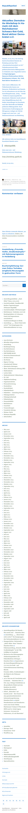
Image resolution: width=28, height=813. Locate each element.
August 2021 (7, 532)
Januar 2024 (7, 477)
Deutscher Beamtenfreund (12, 355)
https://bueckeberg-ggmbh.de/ (12, 156)
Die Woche (7, 360)
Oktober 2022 (8, 506)
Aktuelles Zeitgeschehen (11, 342)
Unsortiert (7, 405)
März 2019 (7, 595)
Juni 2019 (6, 589)
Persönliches (8, 386)
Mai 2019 (6, 591)
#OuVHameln (8, 759)
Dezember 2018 (8, 602)
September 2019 (9, 582)
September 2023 (9, 486)
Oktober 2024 (8, 460)
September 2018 (9, 609)
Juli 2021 (6, 534)
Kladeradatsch (8, 371)
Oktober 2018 (8, 606)
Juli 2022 (6, 510)
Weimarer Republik (10, 414)
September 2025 (9, 438)
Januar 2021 (7, 547)
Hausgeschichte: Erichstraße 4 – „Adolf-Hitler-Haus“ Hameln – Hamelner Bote (14, 643)
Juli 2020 (6, 560)
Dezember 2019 (8, 576)
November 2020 (9, 552)
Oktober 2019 (8, 580)
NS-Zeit (6, 377)
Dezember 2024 (8, 456)
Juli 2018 (6, 613)
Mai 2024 (6, 469)
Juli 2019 (6, 587)
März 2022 (7, 517)
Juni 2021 (6, 536)
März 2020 (7, 569)
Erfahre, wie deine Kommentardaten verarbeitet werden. (13, 236)
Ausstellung (7, 344)
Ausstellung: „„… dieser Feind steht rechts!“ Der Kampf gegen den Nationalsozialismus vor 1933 (15, 325)
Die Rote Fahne (8, 357)
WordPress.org (8, 733)
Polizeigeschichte (9, 395)
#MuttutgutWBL (9, 146)
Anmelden (7, 726)
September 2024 (9, 462)
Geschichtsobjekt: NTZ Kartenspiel (14, 310)
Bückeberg (15, 183)
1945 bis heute (8, 340)
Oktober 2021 (8, 528)
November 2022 (9, 504)
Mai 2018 (6, 615)
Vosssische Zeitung (10, 410)
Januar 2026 (7, 434)
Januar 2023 (7, 499)
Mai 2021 (6, 539)
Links (5, 750)
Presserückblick (8, 401)
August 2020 (8, 558)
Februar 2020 (8, 571)
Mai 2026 (7, 429)
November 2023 (9, 482)
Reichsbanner (8, 403)
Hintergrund (8, 748)
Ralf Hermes (7, 179)
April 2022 (7, 515)
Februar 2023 (8, 497)
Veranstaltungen (9, 408)
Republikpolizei (9, 6)
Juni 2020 (7, 563)
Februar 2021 (8, 545)
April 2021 (7, 541)
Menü (23, 5)
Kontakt (6, 752)
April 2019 (7, 593)
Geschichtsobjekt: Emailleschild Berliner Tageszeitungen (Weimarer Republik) (13, 305)
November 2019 (8, 578)
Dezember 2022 (8, 501)
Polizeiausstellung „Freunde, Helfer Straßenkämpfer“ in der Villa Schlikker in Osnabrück (15, 650)
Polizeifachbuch (9, 390)
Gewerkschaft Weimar (10, 364)
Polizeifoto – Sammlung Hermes (14, 392)
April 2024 (7, 471)
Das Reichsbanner (9, 349)
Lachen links (8, 373)
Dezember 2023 (8, 480)
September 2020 (9, 556)
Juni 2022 (7, 512)
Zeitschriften (8, 416)
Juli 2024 (6, 466)
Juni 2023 (7, 488)
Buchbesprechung (9, 346)
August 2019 (7, 584)
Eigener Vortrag (9, 362)
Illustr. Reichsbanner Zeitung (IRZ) (14, 368)
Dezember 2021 (8, 523)
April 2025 (7, 447)
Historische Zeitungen (11, 366)
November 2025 (9, 436)
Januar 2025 (7, 453)
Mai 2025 (6, 445)
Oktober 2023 (8, 484)
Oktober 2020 (8, 554)
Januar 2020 (7, 574)
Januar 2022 (7, 521)
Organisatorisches (9, 381)
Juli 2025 (6, 440)
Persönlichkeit (8, 388)
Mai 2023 (6, 490)
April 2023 (7, 493)
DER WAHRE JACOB (10, 353)
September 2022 (9, 508)
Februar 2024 (8, 475)
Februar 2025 (8, 451)
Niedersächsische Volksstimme (13, 375)
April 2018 (7, 617)
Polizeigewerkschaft (10, 397)
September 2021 (9, 530)
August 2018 (7, 611)
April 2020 (7, 567)
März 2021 (7, 543)
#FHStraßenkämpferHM (11, 756)
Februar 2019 (8, 598)
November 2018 (8, 604)
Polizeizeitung (8, 399)
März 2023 (7, 495)
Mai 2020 (6, 565)
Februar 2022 (8, 519)
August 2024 (8, 464)
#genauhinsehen (9, 761)
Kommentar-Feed (9, 730)
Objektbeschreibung (10, 379)
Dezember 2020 (8, 550)
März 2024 (7, 473)
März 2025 (7, 449)
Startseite (7, 745)
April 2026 (7, 431)
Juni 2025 (7, 442)
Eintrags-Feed (8, 728)
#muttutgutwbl (15, 181)
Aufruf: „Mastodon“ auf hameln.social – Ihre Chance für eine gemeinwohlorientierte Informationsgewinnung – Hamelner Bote (13, 696)
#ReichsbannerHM (9, 754)
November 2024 (9, 458)
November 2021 (8, 525)
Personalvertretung (10, 384)
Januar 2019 (7, 600)
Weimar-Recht (8, 412)
